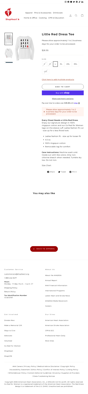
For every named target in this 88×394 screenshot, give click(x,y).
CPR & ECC (49, 330)
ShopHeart (8, 351)
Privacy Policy (30, 366)
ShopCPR (8, 356)
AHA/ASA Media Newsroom (56, 301)
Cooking (43, 18)
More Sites (49, 341)
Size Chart (46, 165)
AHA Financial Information (56, 285)
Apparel (29, 13)
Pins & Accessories (42, 13)
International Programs (55, 291)
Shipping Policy (10, 288)
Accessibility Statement (20, 369)
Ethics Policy (36, 369)
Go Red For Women (12, 346)
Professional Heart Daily (55, 336)
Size (44, 59)
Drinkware (58, 13)
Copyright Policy (68, 366)
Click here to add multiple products (58, 80)
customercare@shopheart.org (16, 274)
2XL (68, 64)
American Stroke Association (57, 325)
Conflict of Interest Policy (54, 369)
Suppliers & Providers (71, 373)
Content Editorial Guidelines (39, 373)
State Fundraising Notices (44, 376)
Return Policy (10, 291)
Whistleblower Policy (18, 373)
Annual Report (51, 280)
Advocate (8, 336)
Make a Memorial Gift (13, 325)
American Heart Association (56, 320)
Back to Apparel (45, 249)
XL (61, 64)
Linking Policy (72, 369)
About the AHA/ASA (53, 275)
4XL (45, 71)
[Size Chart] (9, 62)
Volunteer (8, 341)
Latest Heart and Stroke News (57, 296)
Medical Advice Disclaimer (49, 366)
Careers (48, 306)
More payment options (63, 99)
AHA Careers (18, 366)
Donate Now (9, 320)
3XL (75, 64)
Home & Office (30, 18)
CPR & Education (56, 18)
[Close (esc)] (24, 48)
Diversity (56, 373)
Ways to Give (9, 330)
